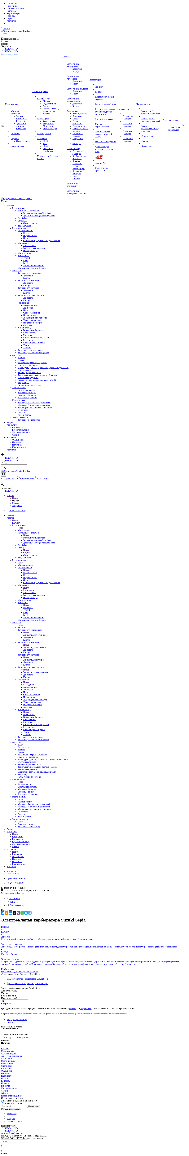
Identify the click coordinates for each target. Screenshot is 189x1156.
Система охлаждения (73, 964)
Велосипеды (7, 1063)
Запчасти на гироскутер (29, 420)
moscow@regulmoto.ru (14, 893)
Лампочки (28, 308)
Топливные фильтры (27, 397)
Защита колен (29, 245)
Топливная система (18, 964)
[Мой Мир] (10, 913)
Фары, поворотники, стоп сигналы (99, 964)
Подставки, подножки (41, 964)
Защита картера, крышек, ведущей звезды (37, 375)
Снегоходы (6, 1066)
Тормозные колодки (32, 320)
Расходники (24, 303)
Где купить (17, 427)
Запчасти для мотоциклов (30, 273)
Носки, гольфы (30, 250)
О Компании (18, 440)
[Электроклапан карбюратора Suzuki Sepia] (27, 979)
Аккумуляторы (30, 305)
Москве (72, 1008)
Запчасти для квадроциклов (31, 295)
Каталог (10, 205)
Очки (25, 238)
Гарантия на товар (20, 430)
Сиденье (109, 961)
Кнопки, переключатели (29, 372)
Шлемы (26, 233)
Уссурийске (85, 1008)
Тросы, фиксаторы (160, 961)
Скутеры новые (30, 223)
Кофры (21, 360)
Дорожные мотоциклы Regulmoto (39, 215)
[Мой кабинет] (2, 455)
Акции (10, 422)
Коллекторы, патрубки (34, 342)
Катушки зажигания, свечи (36, 337)
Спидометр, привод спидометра (128, 961)
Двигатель (28, 275)
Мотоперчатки (25, 253)
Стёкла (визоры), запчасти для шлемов (41, 240)
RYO (25, 260)
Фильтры (27, 325)
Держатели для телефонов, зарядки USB (37, 380)
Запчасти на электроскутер (30, 350)
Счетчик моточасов (27, 370)
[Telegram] (30, 913)
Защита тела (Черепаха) (34, 248)
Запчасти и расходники (12, 1056)
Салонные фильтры (27, 395)
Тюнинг (27, 347)
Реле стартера (29, 340)
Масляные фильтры (27, 392)
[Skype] (26, 913)
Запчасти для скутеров (29, 288)
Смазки (21, 412)
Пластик (147, 961)
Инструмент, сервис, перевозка (32, 362)
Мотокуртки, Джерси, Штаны (32, 268)
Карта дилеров (19, 447)
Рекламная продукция (28, 377)
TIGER (26, 258)
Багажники (57, 964)
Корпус (26, 278)
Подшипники (29, 315)
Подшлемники (30, 235)
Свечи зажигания (31, 313)
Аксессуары (18, 355)
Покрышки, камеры (32, 323)
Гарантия (5, 1086)
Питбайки (22, 218)
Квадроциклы (24, 225)
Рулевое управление (95, 961)
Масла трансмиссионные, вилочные (35, 407)
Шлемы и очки (25, 230)
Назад (15, 498)
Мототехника (19, 208)
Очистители (23, 410)
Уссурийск (17, 505)
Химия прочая (24, 415)
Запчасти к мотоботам (33, 265)
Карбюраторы (29, 333)
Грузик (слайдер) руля (28, 365)
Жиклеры (27, 335)
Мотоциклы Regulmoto (29, 210)
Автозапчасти (19, 387)
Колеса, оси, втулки (76, 961)
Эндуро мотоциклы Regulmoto (37, 213)
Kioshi (26, 263)
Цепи (25, 310)
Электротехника (20, 417)
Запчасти (17, 270)
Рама (29, 964)
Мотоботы (23, 255)
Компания (11, 437)
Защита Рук (23, 382)
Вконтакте (15, 898)
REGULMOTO (8, 1068)
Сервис (15, 435)
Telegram (14, 902)
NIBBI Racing (25, 328)
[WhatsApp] (22, 913)
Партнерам (17, 442)
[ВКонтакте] (2, 913)
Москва (15, 503)
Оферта (4, 1093)
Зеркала (63, 961)
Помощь (5, 1083)
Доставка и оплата (21, 432)
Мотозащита (24, 243)
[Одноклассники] (6, 913)
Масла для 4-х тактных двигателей (34, 405)
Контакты (11, 450)
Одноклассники (17, 905)
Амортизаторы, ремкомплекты (15, 961)
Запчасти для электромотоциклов (33, 352)
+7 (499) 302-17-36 (9, 49)
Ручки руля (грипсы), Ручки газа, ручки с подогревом (43, 367)
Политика (17, 445)
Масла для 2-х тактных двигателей (34, 402)
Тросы (26, 345)
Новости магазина (13, 1103)
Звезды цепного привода (35, 318)
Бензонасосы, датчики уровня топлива (19, 971)
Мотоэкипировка (21, 228)
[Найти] (2, 466)
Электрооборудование (126, 964)
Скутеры (22, 220)
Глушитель (55, 961)
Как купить (12, 425)
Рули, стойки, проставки (29, 385)
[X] (14, 913)
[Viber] (18, 913)
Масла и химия (20, 400)
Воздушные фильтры (33, 330)
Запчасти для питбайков (30, 280)
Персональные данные (12, 1096)
